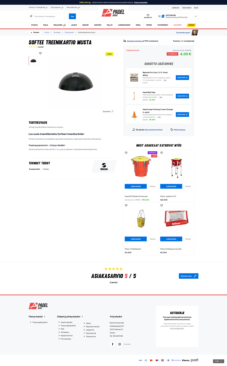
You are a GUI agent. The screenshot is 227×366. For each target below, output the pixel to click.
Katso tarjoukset (141, 2)
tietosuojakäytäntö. (177, 328)
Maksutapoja (179, 129)
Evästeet (127, 344)
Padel (138, 25)
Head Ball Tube (149, 92)
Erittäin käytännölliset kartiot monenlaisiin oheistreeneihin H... (157, 116)
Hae (72, 16)
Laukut (74, 25)
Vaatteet (97, 25)
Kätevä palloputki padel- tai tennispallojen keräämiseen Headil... (158, 96)
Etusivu (34, 25)
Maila (45, 25)
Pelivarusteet (69, 32)
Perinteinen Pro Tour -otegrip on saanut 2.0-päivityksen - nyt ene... (156, 79)
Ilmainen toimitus (134, 41)
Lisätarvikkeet (124, 25)
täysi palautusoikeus (154, 129)
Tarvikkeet (57, 32)
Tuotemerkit (162, 25)
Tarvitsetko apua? (183, 32)
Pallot (110, 25)
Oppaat (149, 25)
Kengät (85, 25)
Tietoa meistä (186, 7)
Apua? (196, 7)
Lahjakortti (175, 7)
